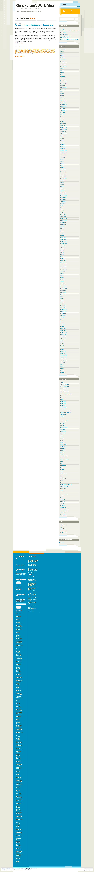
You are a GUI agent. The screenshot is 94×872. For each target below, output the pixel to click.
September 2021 (63, 155)
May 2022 (62, 140)
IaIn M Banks (63, 442)
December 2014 (63, 309)
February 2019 (63, 214)
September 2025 (63, 66)
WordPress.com (63, 532)
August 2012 (62, 362)
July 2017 (62, 250)
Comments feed (63, 530)
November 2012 (63, 357)
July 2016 (62, 273)
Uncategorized (22, 46)
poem (61, 476)
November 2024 (63, 83)
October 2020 (63, 176)
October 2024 (63, 85)
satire (61, 490)
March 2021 (62, 167)
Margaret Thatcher (64, 457)
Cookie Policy (27, 869)
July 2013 (62, 341)
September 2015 (63, 292)
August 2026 (62, 49)
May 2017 (62, 254)
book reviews (63, 397)
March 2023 (62, 121)
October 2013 (63, 336)
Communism (52, 49)
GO (78, 6)
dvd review (62, 425)
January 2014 (63, 330)
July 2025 (62, 68)
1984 (22, 49)
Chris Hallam (62, 409)
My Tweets (61, 542)
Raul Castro (49, 52)
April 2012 (62, 370)
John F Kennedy (63, 446)
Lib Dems (62, 452)
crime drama (62, 421)
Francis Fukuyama (40, 50)
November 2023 (63, 106)
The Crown (62, 499)
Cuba (16, 50)
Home (18, 11)
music (61, 463)
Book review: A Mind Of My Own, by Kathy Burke (33, 588)
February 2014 (63, 328)
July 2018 (62, 228)
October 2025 (63, 64)
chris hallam (43, 49)
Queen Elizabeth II (64, 486)
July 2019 (62, 205)
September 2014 (63, 315)
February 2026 (63, 59)
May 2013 (62, 345)
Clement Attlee (63, 414)
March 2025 (62, 76)
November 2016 (63, 265)
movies (61, 461)
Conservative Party (64, 419)
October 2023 (63, 108)
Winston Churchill (63, 514)
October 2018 (63, 222)
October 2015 (63, 290)
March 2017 (62, 258)
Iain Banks (62, 440)
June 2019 (62, 207)
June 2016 (62, 275)
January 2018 (63, 239)
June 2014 (62, 320)
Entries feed (62, 528)
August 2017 (62, 248)
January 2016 (63, 284)
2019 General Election (64, 390)
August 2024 (62, 89)
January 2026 (63, 61)
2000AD (62, 382)
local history (62, 454)
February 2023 (63, 123)
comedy (62, 416)
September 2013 (63, 338)
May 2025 (62, 72)
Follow (18, 582)
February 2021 (63, 169)
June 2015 (62, 298)
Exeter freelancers (64, 427)
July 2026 (62, 51)
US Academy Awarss (64, 511)
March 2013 (62, 349)
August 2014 (62, 317)
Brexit (61, 399)
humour (62, 438)
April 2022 (62, 142)
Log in (61, 527)
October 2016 (63, 267)
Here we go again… (64, 34)
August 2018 (62, 226)
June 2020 (62, 184)
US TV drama (63, 512)
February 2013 (63, 351)
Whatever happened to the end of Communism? (34, 25)
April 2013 (62, 347)
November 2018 (63, 220)
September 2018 (63, 224)
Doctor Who (62, 423)
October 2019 (63, 199)
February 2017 (63, 260)
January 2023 (63, 125)
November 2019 (63, 197)
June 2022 (62, 138)
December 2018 (63, 218)
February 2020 (63, 191)
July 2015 (62, 296)
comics (61, 418)
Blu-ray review (63, 395)
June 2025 (62, 70)
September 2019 (63, 201)
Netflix (61, 467)
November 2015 (63, 288)
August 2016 (62, 271)
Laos (52, 51)
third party (62, 501)
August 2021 (62, 157)
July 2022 (62, 136)
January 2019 (63, 216)
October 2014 (63, 313)
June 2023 (62, 116)
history (61, 435)
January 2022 (63, 148)
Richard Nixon (63, 488)
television (62, 497)
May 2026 (62, 55)
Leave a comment (20, 56)
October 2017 (63, 245)
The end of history (27, 53)
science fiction (63, 492)
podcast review (63, 474)
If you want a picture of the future (25, 51)
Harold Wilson (63, 433)
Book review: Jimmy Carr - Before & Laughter (32, 584)
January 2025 (63, 80)
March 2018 (62, 235)
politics (61, 480)
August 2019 (62, 203)
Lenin (54, 51)
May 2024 (62, 95)
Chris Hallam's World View (35, 6)
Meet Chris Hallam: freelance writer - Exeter (32, 606)
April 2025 (62, 74)
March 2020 (62, 190)
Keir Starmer (62, 448)
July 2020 (62, 182)
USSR (32, 53)
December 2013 (63, 332)
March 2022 (62, 144)
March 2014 (62, 326)
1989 (24, 49)
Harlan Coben (63, 431)
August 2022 (62, 135)
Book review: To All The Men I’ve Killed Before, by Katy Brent (33, 561)
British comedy (63, 403)
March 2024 (62, 99)
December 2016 (63, 264)
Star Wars (62, 495)
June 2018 (62, 229)
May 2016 (62, 277)
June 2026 (62, 53)
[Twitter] (67, 11)
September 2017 (63, 247)
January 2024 (63, 102)
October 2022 (63, 131)
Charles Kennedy (63, 407)
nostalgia (62, 469)
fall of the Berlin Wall (32, 50)
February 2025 (63, 78)
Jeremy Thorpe (63, 444)
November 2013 (63, 334)
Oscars (61, 471)
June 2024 (62, 93)
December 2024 (63, 81)
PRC (46, 52)
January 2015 (63, 307)
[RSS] (63, 11)
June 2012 (62, 366)
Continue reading (19, 42)
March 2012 (62, 372)
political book (63, 478)
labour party (62, 450)
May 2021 (62, 163)
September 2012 (63, 360)
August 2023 (62, 112)
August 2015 (62, 294)
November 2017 (63, 243)
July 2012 (62, 364)
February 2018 (63, 237)
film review (62, 429)
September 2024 (63, 87)
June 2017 (62, 252)
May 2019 (62, 209)
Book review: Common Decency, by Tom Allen (69, 39)
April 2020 (62, 188)
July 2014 (62, 319)
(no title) (62, 29)
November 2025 (63, 62)
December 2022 (63, 127)
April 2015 (62, 302)
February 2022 (63, 146)
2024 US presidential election (66, 393)
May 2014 (62, 322)
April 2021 (62, 165)
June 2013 (62, 343)
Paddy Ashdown (63, 473)
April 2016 (62, 279)
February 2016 (63, 283)
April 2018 (62, 233)
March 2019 (62, 212)
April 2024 (62, 97)
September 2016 (63, 269)
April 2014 (62, 324)
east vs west (25, 50)
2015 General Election (64, 388)
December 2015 (63, 286)
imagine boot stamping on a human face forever (41, 51)
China (39, 49)
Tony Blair (62, 503)
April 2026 (62, 57)
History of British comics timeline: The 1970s (32, 592)
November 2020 (63, 174)
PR (60, 482)
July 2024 (62, 91)
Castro (36, 49)
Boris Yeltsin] (32, 49)
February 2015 (63, 305)
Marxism (17, 52)
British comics (63, 405)
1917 (19, 49)
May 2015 (62, 300)
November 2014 (63, 311)
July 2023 (62, 114)
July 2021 (62, 159)
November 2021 (63, 152)
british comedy (63, 401)
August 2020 (62, 180)
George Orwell (46, 50)
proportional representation (66, 484)
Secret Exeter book (64, 493)
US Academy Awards (64, 509)
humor (61, 436)
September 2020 (63, 178)
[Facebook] (71, 11)
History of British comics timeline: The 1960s (32, 580)
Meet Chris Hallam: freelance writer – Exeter (31, 11)
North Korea (29, 52)
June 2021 (62, 161)
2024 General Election (64, 391)
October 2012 (63, 358)
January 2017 (63, 262)
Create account (63, 525)
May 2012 (62, 368)
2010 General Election (64, 386)
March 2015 (62, 303)
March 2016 (62, 281)
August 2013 (62, 339)
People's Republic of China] (37, 52)
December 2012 (63, 355)
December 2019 (63, 195)
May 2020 (62, 186)
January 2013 (63, 353)
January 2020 (63, 193)
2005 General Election (64, 384)
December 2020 (63, 172)
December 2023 (63, 104)
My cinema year (63, 465)
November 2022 (63, 129)
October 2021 (63, 153)
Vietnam (35, 53)
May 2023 (62, 117)
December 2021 (63, 150)
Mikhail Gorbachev (22, 52)
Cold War (47, 49)
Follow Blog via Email (20, 570)
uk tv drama (62, 505)
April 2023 (62, 119)
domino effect (20, 50)
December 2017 (63, 241)
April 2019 (62, 210)
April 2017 (62, 256)
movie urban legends (64, 459)
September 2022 (63, 133)
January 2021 (63, 171)
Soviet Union (21, 53)
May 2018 (62, 231)
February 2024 (63, 100)
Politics (43, 52)
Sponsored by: (20, 565)
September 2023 (63, 110)
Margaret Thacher (64, 455)
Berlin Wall (27, 49)
